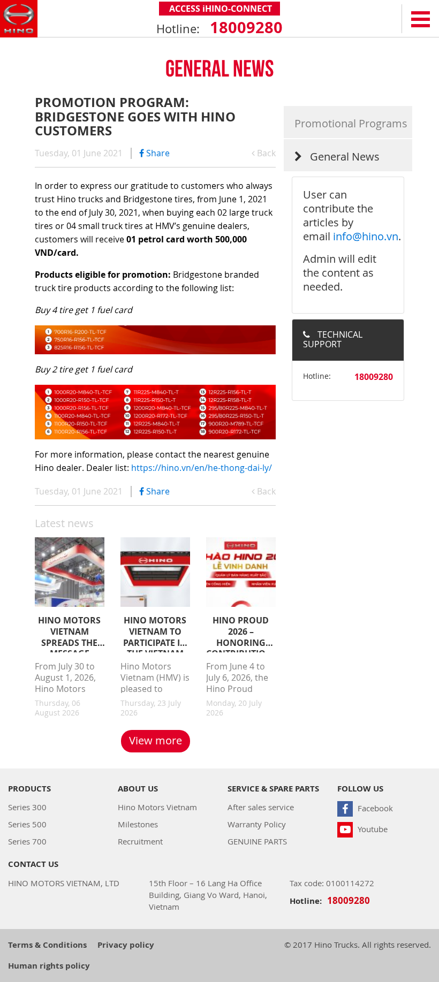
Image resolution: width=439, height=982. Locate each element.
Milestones (138, 824)
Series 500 (27, 824)
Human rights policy (49, 965)
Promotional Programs (350, 123)
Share (157, 153)
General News (343, 156)
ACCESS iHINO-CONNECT (219, 8)
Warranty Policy (257, 824)
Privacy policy (125, 944)
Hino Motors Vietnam (157, 807)
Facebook (374, 808)
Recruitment (140, 841)
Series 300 (27, 807)
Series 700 (27, 841)
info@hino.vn (365, 236)
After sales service (261, 807)
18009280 (244, 27)
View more (155, 740)
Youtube (371, 829)
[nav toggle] (420, 18)
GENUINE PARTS (257, 841)
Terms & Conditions (47, 944)
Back (265, 153)
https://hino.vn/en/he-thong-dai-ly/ (201, 468)
